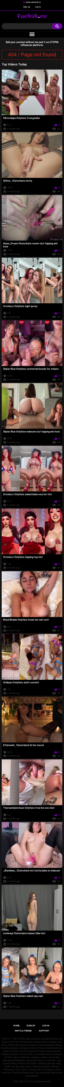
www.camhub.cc (33, 2)
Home (16, 1025)
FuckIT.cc (28, 1081)
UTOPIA (53, 42)
